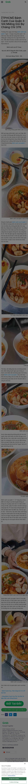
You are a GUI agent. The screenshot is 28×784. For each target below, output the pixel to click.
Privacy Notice (11, 775)
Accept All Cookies (14, 778)
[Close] (24, 763)
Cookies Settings (14, 782)
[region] (14, 773)
